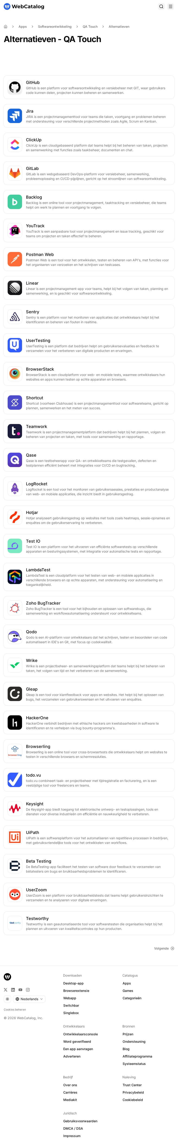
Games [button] (128, 991)
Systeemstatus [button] (134, 1064)
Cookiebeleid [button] (133, 1100)
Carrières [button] (70, 1092)
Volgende (161, 948)
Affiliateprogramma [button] (137, 1056)
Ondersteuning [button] (134, 1041)
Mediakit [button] (70, 1100)
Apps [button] (127, 983)
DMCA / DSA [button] (73, 1128)
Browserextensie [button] (76, 991)
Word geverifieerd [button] (77, 1041)
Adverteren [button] (71, 1056)
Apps (23, 26)
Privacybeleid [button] (133, 1092)
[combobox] (29, 999)
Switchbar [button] (71, 1005)
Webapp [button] (69, 998)
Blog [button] (126, 1049)
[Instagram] (28, 990)
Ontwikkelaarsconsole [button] (80, 1034)
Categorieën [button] (132, 998)
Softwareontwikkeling (55, 26)
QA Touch (90, 26)
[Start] (24, 6)
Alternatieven (119, 26)
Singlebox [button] (71, 1013)
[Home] (5, 26)
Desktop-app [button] (73, 983)
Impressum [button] (71, 1136)
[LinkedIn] (13, 990)
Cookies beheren (15, 1009)
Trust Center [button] (132, 1085)
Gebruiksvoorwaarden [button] (80, 1121)
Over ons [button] (70, 1085)
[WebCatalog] (7, 977)
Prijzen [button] (128, 1034)
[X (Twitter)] (5, 990)
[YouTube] (20, 990)
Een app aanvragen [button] (78, 1049)
